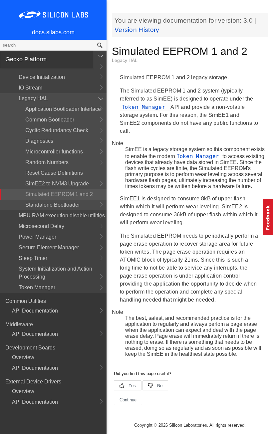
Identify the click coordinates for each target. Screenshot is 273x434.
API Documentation (35, 311)
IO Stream (30, 88)
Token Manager (37, 287)
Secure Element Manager (49, 247)
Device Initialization (42, 77)
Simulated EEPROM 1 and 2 (59, 194)
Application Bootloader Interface (63, 109)
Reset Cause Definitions (54, 173)
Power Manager (37, 237)
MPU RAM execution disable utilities (62, 215)
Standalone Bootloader (52, 205)
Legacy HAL (33, 98)
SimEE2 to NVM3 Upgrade (57, 183)
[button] (268, 217)
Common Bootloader (49, 119)
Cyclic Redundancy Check (56, 130)
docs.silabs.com (53, 32)
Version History (137, 29)
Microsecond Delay (41, 226)
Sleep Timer (33, 258)
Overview (23, 357)
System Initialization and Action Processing (55, 273)
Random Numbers (47, 162)
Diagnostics (39, 141)
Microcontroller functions (54, 151)
